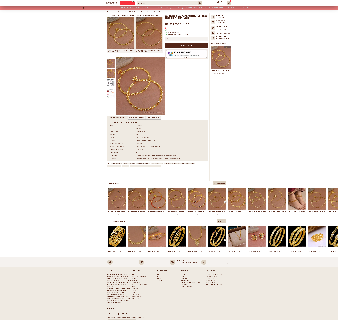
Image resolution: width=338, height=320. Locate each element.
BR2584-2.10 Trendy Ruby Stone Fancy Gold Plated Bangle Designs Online (177, 249)
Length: (168, 38)
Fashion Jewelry (114, 11)
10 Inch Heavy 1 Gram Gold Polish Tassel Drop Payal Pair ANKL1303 (297, 211)
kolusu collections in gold (188, 163)
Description (133, 117)
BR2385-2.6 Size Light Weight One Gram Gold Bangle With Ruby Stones (217, 249)
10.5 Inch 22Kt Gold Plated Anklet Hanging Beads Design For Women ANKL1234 (221, 70)
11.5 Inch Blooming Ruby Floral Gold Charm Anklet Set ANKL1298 (257, 211)
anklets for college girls (157, 163)
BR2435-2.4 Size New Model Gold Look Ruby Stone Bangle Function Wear (297, 249)
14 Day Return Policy (153, 117)
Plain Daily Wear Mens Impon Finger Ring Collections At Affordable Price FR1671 (317, 249)
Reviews (141, 117)
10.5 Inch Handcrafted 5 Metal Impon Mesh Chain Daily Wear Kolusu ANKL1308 (137, 211)
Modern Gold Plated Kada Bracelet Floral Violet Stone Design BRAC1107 (157, 249)
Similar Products (116, 183)
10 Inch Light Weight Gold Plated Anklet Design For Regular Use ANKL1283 (277, 211)
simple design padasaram (143, 163)
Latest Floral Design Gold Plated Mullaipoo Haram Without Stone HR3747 (197, 249)
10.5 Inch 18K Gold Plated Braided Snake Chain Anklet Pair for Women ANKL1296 (317, 211)
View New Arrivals (220, 183)
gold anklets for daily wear (114, 165)
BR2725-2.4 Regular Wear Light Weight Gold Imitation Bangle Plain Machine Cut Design (277, 249)
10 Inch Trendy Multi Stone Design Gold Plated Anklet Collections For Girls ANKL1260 (197, 211)
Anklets (121, 11)
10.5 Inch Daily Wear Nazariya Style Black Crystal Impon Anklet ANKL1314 (117, 211)
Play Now (178, 264)
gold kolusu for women (129, 163)
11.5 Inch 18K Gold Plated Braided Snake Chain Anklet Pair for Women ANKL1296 (217, 211)
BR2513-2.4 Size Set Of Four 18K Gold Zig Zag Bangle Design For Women (117, 249)
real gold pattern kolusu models (172, 163)
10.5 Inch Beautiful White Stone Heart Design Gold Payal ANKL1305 (177, 211)
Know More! (120, 302)
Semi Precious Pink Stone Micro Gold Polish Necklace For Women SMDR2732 (237, 249)
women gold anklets (117, 163)
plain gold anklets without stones (152, 165)
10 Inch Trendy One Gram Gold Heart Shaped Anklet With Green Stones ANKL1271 (237, 211)
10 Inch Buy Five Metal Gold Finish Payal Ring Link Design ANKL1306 (121, 50)
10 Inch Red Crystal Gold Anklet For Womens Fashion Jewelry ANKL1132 (157, 211)
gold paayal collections (136, 165)
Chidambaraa (174, 30)
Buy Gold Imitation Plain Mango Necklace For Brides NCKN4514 (137, 249)
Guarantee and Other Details (117, 117)
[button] (108, 202)
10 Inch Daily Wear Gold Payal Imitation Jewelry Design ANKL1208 (149, 50)
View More (222, 221)
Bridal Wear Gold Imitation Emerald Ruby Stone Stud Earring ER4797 (257, 249)
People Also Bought (117, 221)
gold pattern (126, 165)
